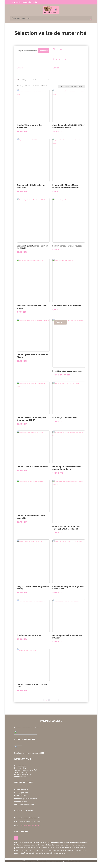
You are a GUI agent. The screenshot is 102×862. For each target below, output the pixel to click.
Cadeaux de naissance (22, 774)
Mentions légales (20, 801)
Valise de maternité (21, 772)
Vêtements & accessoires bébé (25, 770)
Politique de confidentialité (24, 804)
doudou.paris (29, 861)
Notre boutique (20, 766)
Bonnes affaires (20, 776)
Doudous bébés (20, 768)
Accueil (16, 80)
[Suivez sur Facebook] (16, 838)
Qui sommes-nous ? (21, 790)
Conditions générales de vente (25, 798)
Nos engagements (21, 793)
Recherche (43, 51)
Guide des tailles (20, 795)
